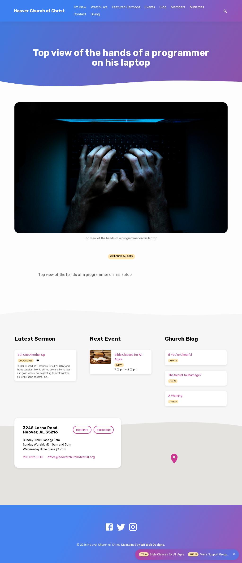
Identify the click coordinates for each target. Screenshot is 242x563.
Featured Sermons (126, 7)
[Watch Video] (37, 360)
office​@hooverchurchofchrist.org (71, 457)
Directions (104, 430)
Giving (95, 14)
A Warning (175, 395)
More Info (82, 430)
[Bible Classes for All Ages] (100, 357)
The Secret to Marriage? (184, 375)
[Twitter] (121, 527)
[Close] (234, 554)
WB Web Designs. (153, 544)
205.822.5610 (33, 457)
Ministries (197, 7)
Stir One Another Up (31, 354)
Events (150, 7)
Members (178, 7)
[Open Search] (225, 11)
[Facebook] (109, 527)
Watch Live (99, 7)
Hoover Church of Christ (39, 11)
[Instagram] (133, 527)
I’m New (80, 7)
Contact (80, 14)
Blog (163, 7)
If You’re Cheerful (180, 354)
